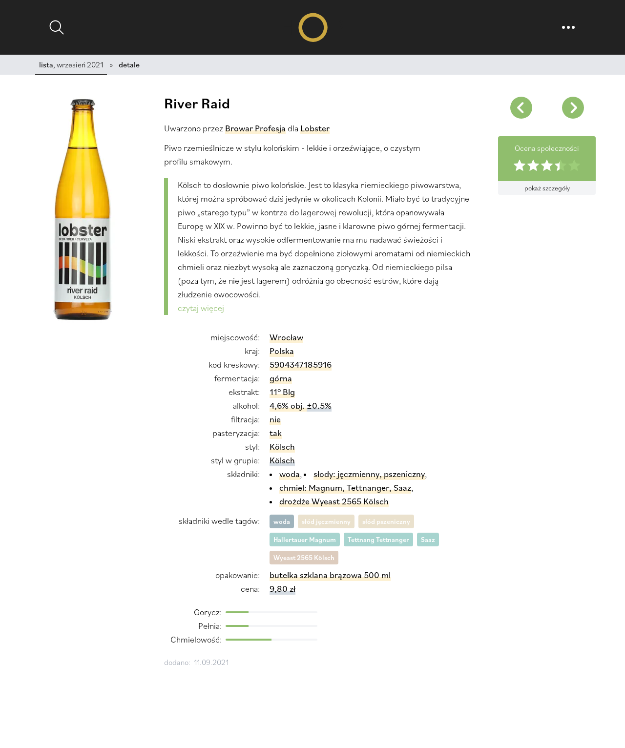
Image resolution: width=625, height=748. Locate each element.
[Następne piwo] (521, 107)
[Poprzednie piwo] (573, 107)
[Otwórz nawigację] (568, 27)
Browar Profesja (255, 128)
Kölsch (282, 460)
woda (281, 521)
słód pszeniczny (386, 521)
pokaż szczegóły (547, 188)
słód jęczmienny (326, 521)
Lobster (315, 128)
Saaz (428, 539)
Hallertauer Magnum (304, 539)
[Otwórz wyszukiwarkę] (56, 27)
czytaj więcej (201, 307)
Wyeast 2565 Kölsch (303, 557)
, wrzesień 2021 (71, 64)
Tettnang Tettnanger (378, 539)
